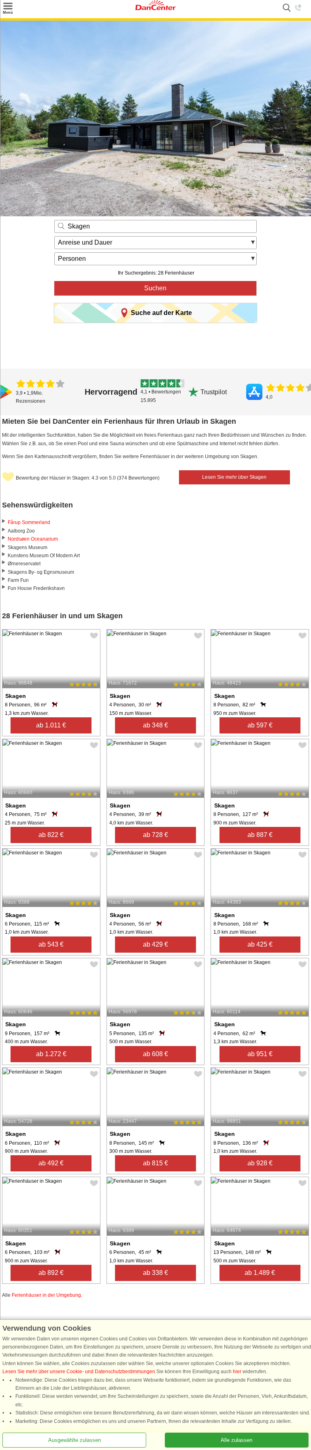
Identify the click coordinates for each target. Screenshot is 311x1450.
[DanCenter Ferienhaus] (155, 8)
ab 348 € (155, 725)
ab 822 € (51, 834)
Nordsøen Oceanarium (33, 539)
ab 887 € (260, 834)
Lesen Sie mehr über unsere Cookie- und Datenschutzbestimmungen (78, 1371)
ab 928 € (260, 1163)
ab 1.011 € (51, 725)
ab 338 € (155, 1272)
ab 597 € (260, 725)
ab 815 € (155, 1163)
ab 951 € (260, 1054)
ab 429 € (155, 944)
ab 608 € (155, 1054)
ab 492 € (51, 1163)
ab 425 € (260, 944)
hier (237, 1371)
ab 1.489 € (260, 1272)
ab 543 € (51, 944)
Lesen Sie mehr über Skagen (234, 477)
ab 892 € (51, 1272)
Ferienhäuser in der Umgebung (46, 1295)
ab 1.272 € (51, 1054)
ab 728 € (155, 834)
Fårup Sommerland (29, 522)
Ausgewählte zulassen (74, 1440)
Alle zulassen (236, 1440)
